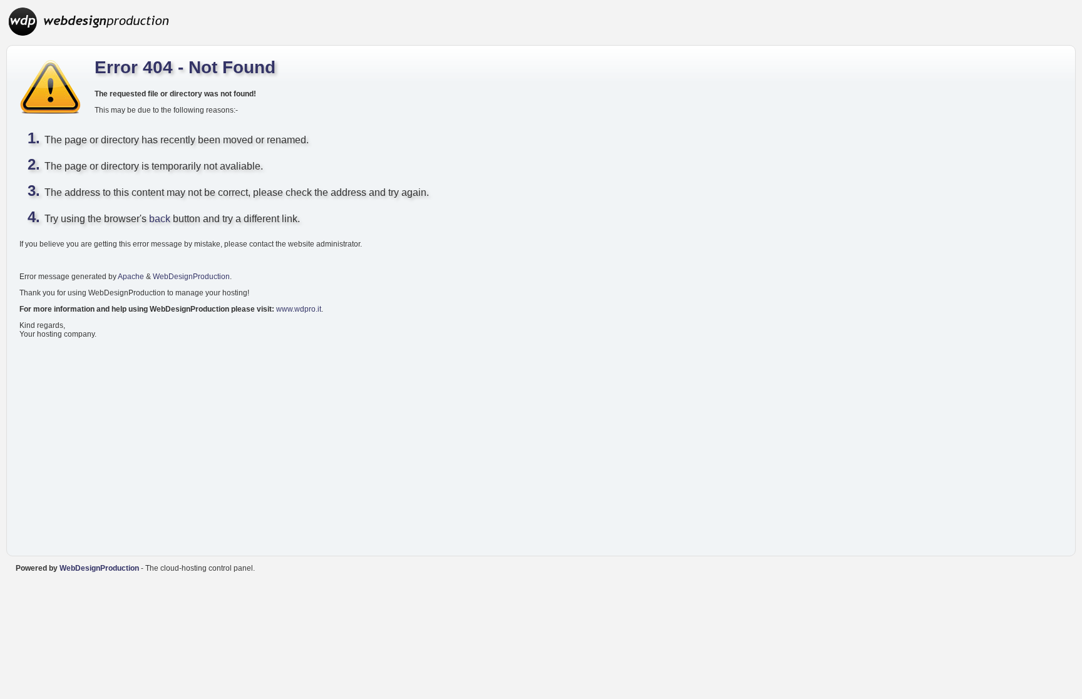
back (159, 218)
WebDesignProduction (191, 276)
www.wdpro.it (298, 309)
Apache (131, 276)
